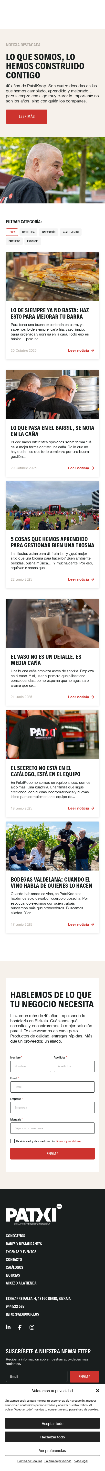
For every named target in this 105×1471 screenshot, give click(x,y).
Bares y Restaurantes (24, 1244)
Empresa (16, 1099)
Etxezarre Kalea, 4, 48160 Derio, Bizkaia (38, 1298)
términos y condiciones (68, 1141)
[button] (97, 1390)
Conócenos (15, 1236)
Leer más (27, 116)
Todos (12, 232)
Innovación (48, 232)
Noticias (13, 1275)
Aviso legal (80, 1461)
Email (14, 1078)
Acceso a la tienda (21, 1283)
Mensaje (16, 1119)
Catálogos (14, 1267)
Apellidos (60, 1057)
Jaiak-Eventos (71, 232)
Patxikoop (14, 241)
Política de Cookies (29, 1461)
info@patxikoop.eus (22, 1314)
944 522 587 (15, 1306)
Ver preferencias (52, 1450)
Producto (32, 241)
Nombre (16, 1057)
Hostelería (28, 232)
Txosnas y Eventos (21, 1252)
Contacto (14, 1260)
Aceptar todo (52, 1423)
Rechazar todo (52, 1437)
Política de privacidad (58, 1461)
